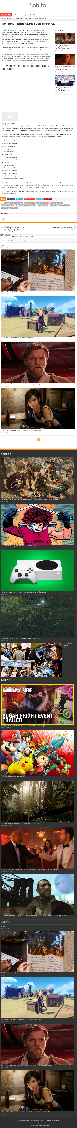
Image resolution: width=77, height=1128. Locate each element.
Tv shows (9, 18)
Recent (4, 241)
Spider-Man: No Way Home (11, 176)
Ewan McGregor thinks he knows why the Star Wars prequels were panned (33, 15)
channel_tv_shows (21, 205)
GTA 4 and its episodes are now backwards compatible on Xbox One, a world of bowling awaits (33, 916)
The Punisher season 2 (10, 170)
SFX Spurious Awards (67, 644)
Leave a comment (31, 27)
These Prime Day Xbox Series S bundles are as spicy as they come (23, 592)
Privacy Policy (34, 1120)
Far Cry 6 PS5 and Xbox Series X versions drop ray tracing (20, 823)
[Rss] (38, 439)
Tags (25, 241)
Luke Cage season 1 (9, 149)
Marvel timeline (44, 60)
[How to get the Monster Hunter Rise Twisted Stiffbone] (37, 616)
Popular (10, 241)
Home (3, 18)
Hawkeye (6, 178)
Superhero (58, 205)
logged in (21, 236)
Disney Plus (39, 37)
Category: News (29, 203)
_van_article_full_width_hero (14, 203)
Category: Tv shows (57, 203)
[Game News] (38, 4)
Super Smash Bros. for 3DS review (12, 777)
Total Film (66, 205)
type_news (5, 207)
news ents (33, 205)
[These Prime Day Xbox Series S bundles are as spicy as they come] (37, 570)
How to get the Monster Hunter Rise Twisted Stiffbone (20, 638)
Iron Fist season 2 (9, 165)
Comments (18, 241)
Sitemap (27, 1120)
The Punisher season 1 (10, 157)
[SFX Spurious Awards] (31, 660)
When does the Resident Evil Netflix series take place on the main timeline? (64, 67)
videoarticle (14, 207)
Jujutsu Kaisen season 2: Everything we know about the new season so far (63, 88)
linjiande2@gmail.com (53, 1120)
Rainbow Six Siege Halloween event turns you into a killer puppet (23, 726)
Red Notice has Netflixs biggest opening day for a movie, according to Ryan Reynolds (30, 869)
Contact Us (42, 1120)
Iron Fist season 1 (9, 151)
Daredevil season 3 (9, 168)
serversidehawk (43, 205)
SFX (51, 205)
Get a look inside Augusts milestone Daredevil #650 (18, 546)
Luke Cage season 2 (9, 162)
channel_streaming (7, 205)
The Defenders (8, 154)
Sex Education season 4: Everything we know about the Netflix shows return (63, 47)
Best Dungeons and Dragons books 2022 (13, 291)
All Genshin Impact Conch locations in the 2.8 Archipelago (17, 337)
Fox (5, 27)
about (3, 245)
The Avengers (26, 54)
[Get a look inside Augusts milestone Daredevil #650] (37, 524)
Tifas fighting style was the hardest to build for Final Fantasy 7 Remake (21, 430)
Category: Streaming (43, 203)
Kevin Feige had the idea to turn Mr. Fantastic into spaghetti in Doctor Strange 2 (14, 229)
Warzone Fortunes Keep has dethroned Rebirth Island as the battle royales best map (30, 499)
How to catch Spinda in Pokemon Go (62, 228)
